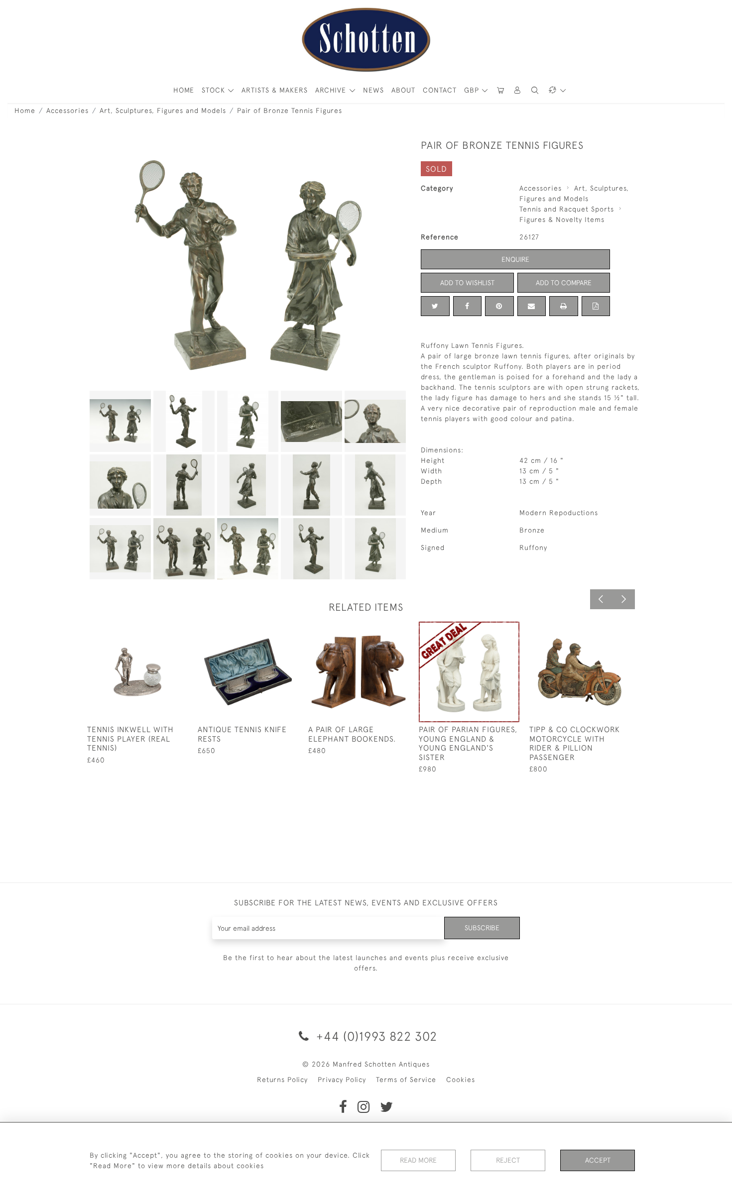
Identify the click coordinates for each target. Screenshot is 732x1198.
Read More (418, 1160)
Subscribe (482, 928)
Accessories (67, 110)
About (403, 90)
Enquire (515, 259)
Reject (508, 1160)
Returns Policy (282, 1080)
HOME (183, 90)
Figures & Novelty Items (562, 219)
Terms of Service (406, 1080)
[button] (518, 90)
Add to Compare (564, 283)
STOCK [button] (215, 90)
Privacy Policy (342, 1080)
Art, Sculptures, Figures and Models (163, 110)
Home (24, 110)
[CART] (500, 90)
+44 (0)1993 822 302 (375, 1036)
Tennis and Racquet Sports (566, 209)
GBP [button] (473, 90)
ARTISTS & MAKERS (275, 90)
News (373, 90)
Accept (597, 1160)
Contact (440, 90)
